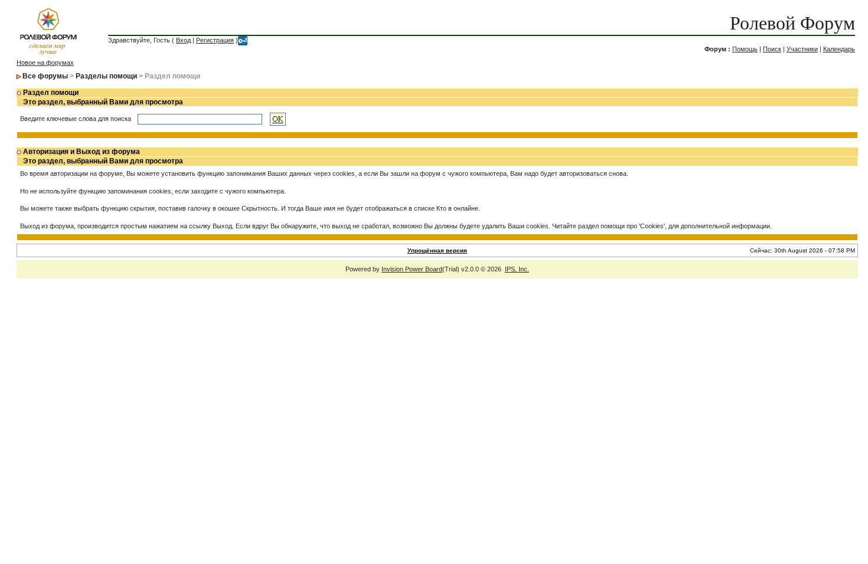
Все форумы (45, 76)
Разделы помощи (106, 76)
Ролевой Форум (792, 23)
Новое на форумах (45, 62)
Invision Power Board (411, 269)
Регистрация (215, 40)
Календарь (839, 49)
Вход (183, 40)
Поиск (772, 49)
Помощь (745, 49)
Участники (802, 49)
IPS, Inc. (517, 269)
